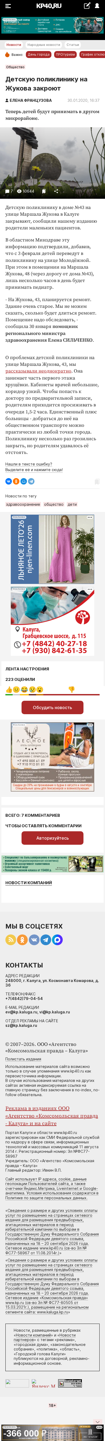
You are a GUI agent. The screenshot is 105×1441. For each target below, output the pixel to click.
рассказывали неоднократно (38, 371)
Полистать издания (23, 1059)
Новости (13, 45)
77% (71, 689)
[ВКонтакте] (8, 481)
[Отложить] (44, 191)
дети (72, 504)
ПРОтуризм (65, 54)
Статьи (72, 45)
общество (54, 504)
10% (32, 689)
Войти (97, 6)
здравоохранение (23, 504)
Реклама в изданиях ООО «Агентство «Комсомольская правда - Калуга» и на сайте (51, 1116)
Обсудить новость (52, 707)
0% (9, 689)
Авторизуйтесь (52, 838)
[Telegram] (31, 481)
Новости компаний (28, 882)
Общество (15, 67)
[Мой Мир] (23, 481)
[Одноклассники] (16, 481)
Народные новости (43, 45)
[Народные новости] (87, 5)
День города (39, 54)
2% (16, 689)
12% (24, 689)
